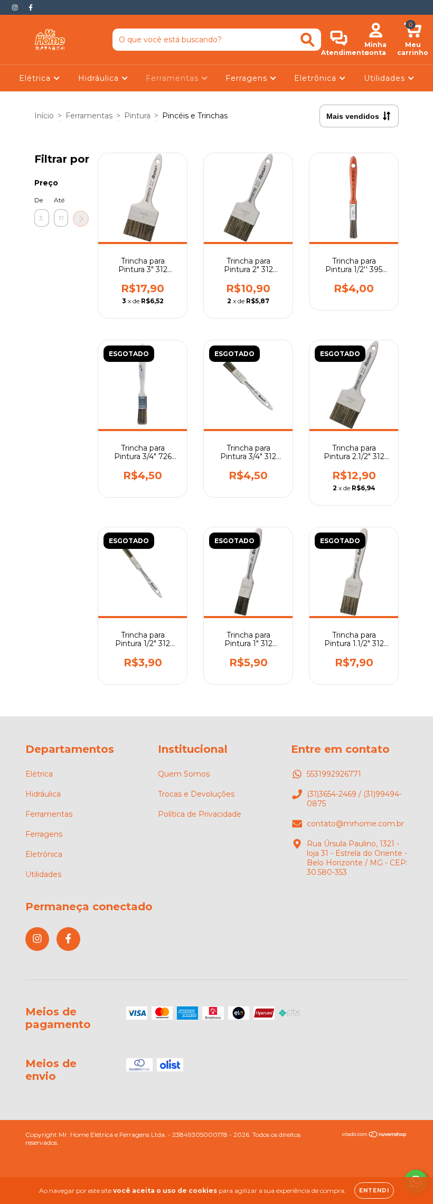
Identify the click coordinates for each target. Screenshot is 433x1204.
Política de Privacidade (199, 814)
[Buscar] (307, 39)
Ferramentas (173, 78)
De (38, 200)
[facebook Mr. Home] (30, 7)
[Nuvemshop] (375, 1136)
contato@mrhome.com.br (355, 823)
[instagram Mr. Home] (16, 7)
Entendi (374, 1190)
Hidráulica (99, 78)
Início (44, 115)
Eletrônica (316, 78)
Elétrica (36, 78)
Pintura (137, 115)
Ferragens (247, 78)
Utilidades (386, 78)
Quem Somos (184, 774)
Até (59, 200)
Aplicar (81, 219)
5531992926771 (334, 774)
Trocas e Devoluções (196, 794)
